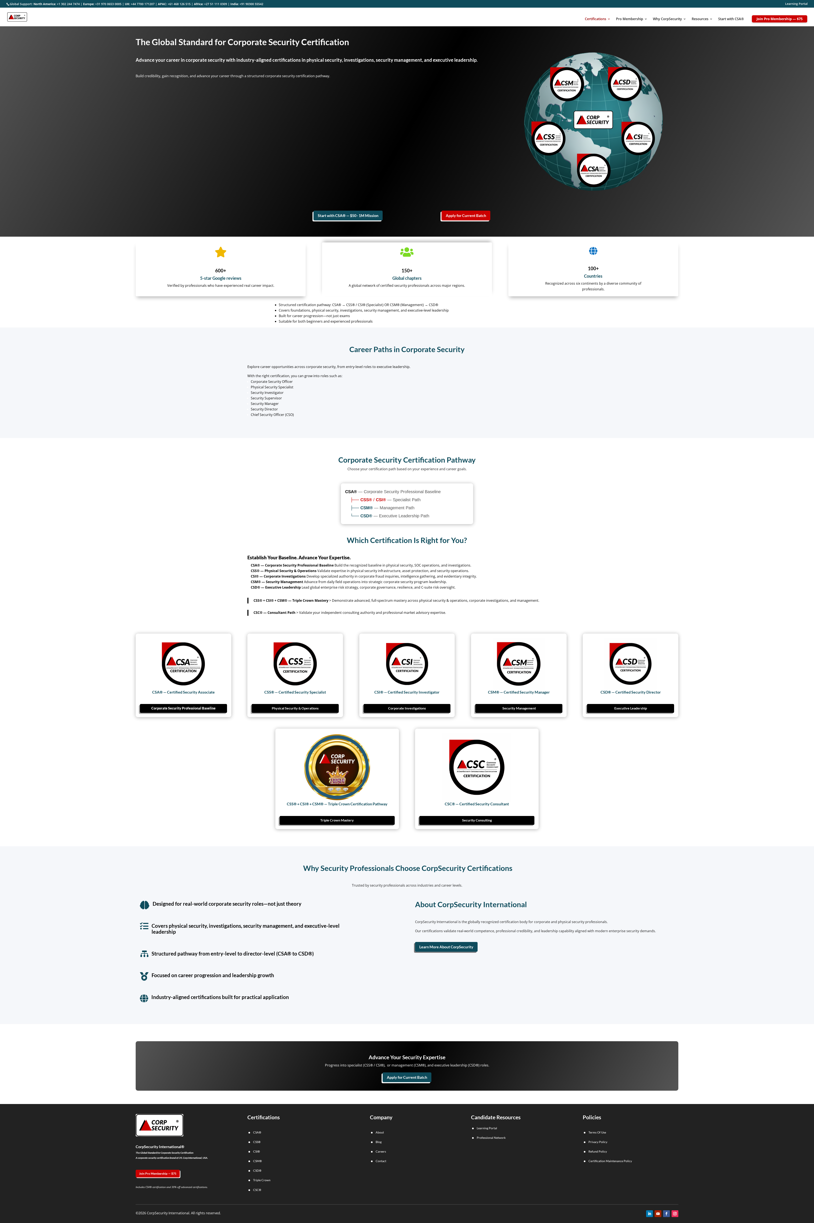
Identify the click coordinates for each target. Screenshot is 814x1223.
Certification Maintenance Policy (610, 1161)
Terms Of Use (597, 1132)
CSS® (257, 1142)
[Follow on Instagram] (675, 1213)
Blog (379, 1142)
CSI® (256, 1151)
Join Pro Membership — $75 (780, 19)
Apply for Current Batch (466, 215)
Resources (700, 19)
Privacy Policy (597, 1142)
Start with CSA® (731, 19)
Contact (381, 1161)
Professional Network (491, 1137)
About (380, 1132)
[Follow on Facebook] (666, 1213)
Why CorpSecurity (667, 19)
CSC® (257, 1190)
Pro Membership (629, 19)
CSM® (257, 1161)
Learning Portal (796, 4)
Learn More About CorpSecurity (446, 947)
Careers (381, 1151)
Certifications (595, 19)
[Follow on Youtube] (658, 1213)
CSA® (257, 1132)
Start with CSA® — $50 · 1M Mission (348, 215)
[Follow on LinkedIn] (649, 1213)
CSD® (257, 1170)
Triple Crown (261, 1180)
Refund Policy (597, 1151)
